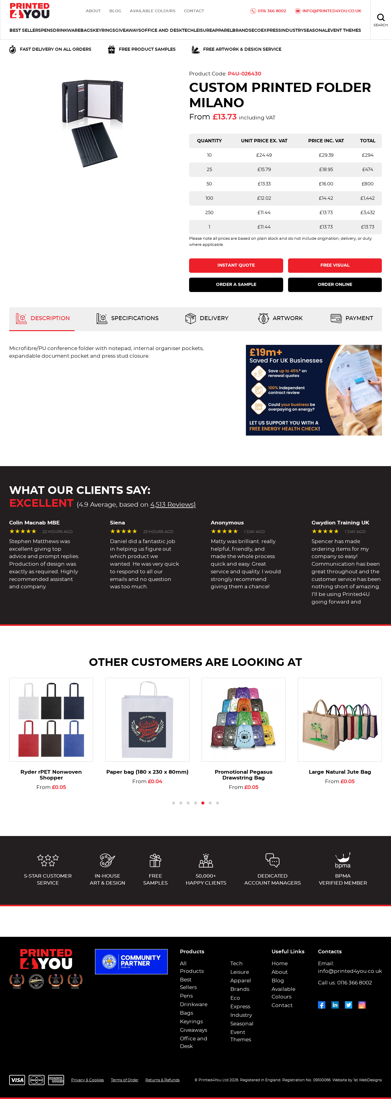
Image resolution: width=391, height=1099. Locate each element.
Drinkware (66, 30)
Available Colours (152, 11)
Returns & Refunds (162, 1080)
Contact (194, 11)
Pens (47, 30)
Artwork (287, 318)
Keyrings (104, 30)
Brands (241, 30)
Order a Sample (236, 285)
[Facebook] (321, 1003)
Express (271, 30)
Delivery (213, 318)
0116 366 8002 (272, 11)
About (93, 11)
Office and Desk (161, 30)
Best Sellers (25, 30)
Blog (115, 11)
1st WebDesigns (367, 1080)
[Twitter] (348, 1003)
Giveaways (128, 30)
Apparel (222, 30)
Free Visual (334, 265)
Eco (256, 30)
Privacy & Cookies (87, 1080)
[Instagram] (362, 1003)
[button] (173, 803)
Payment (358, 318)
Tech (188, 30)
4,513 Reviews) (173, 505)
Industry (292, 30)
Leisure (203, 30)
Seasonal (315, 30)
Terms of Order (124, 1080)
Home (280, 963)
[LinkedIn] (335, 1003)
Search (381, 25)
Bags (86, 30)
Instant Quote (236, 265)
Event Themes (344, 30)
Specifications (134, 318)
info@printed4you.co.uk (331, 11)
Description (49, 318)
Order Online (335, 285)
